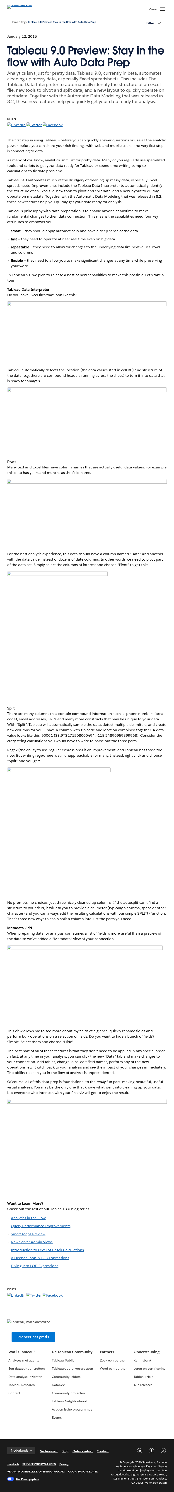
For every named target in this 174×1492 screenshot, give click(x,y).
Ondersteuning (147, 1351)
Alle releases (143, 1385)
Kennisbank (142, 1360)
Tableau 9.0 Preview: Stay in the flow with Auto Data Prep (62, 22)
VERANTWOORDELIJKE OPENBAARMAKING (36, 1471)
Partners (107, 1351)
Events (57, 1418)
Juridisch (13, 1464)
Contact (14, 1393)
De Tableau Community (72, 1351)
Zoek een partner (113, 1360)
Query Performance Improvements (40, 1226)
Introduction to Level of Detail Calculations (47, 1250)
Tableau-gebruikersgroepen (72, 1368)
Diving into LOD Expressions (34, 1265)
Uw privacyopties (27, 1479)
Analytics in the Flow (28, 1218)
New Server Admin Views (32, 1242)
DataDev (58, 1385)
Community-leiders (66, 1377)
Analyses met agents (23, 1360)
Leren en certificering (150, 1368)
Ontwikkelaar (82, 1451)
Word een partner (113, 1368)
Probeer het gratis (33, 1336)
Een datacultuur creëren (26, 1368)
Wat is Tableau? (21, 1351)
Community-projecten (68, 1393)
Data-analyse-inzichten (25, 1377)
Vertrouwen (49, 1451)
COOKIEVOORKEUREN (83, 1471)
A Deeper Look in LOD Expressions (40, 1258)
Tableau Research (21, 1385)
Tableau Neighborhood (69, 1401)
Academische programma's (72, 1409)
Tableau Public (63, 1360)
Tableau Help (144, 1377)
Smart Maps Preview (28, 1234)
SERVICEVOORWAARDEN (39, 1464)
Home (14, 22)
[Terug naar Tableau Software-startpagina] (23, 4)
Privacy (64, 1464)
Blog (23, 22)
